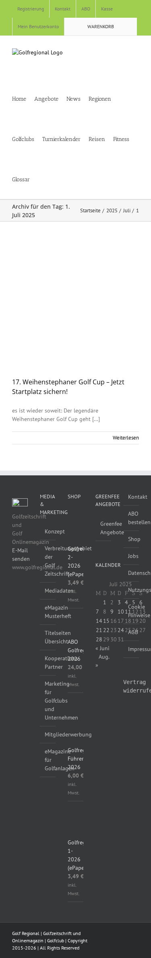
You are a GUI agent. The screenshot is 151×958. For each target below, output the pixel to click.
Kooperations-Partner (48, 662)
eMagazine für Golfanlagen (48, 760)
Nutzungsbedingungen (131, 589)
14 (99, 620)
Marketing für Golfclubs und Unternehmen (48, 700)
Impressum (131, 649)
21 (99, 630)
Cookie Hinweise (131, 611)
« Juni (102, 648)
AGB (131, 632)
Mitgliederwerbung (48, 734)
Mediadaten (48, 590)
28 (99, 639)
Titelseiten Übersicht (48, 637)
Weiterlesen (126, 437)
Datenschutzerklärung (131, 572)
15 (106, 620)
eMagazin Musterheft (48, 612)
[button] (52, 179)
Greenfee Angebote (103, 528)
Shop (131, 539)
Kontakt (131, 496)
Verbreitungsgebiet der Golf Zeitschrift (48, 561)
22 (106, 630)
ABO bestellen (131, 518)
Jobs (131, 556)
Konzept (48, 531)
